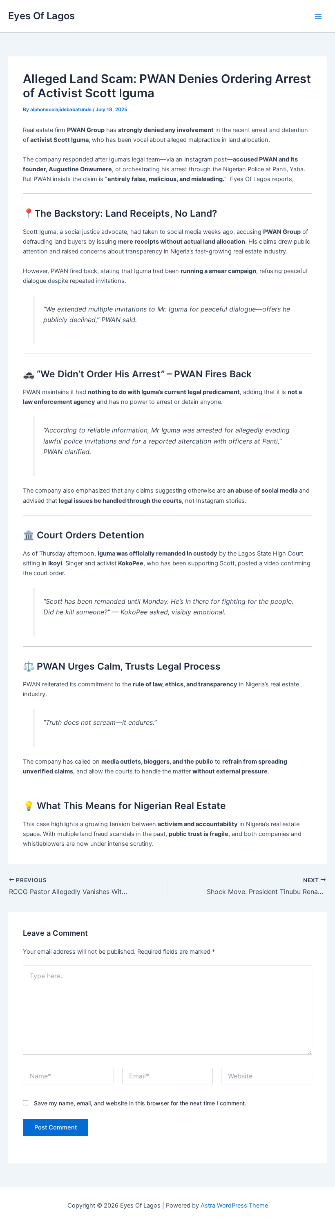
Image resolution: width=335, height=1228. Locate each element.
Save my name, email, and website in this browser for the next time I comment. (140, 1103)
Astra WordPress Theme (234, 1205)
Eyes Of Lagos (41, 16)
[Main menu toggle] (318, 16)
